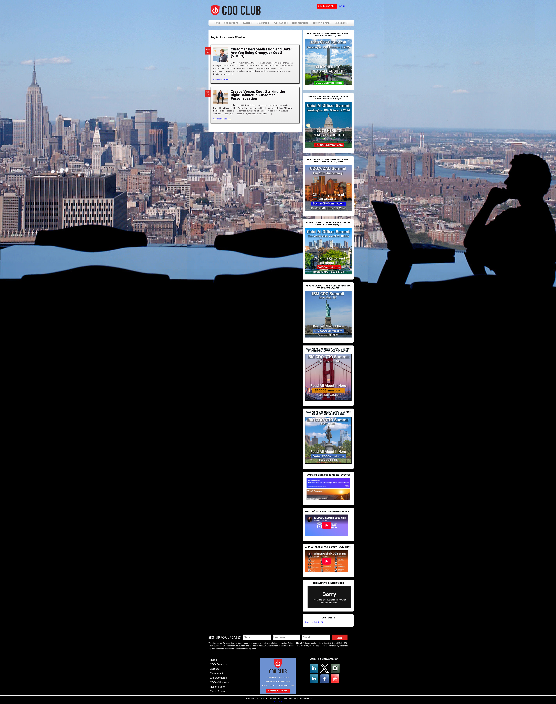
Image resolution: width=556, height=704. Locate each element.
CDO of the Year (320, 23)
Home (217, 23)
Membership (263, 23)
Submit (339, 637)
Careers (246, 23)
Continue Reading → (222, 79)
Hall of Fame (217, 686)
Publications (281, 23)
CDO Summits (218, 664)
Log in (341, 6)
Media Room (341, 23)
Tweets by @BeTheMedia (316, 622)
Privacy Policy (308, 646)
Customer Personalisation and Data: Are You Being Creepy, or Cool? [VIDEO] (261, 52)
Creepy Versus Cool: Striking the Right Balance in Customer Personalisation (258, 94)
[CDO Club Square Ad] (278, 693)
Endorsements (300, 23)
